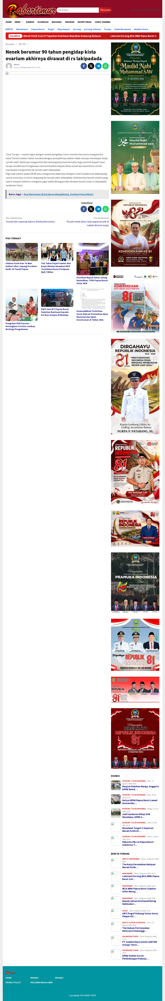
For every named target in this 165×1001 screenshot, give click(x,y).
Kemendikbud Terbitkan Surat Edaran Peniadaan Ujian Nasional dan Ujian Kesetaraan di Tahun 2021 (92, 315)
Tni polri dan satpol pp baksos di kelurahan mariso (30, 219)
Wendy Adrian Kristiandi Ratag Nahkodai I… (139, 902)
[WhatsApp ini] (105, 66)
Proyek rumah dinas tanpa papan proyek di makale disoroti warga (88, 221)
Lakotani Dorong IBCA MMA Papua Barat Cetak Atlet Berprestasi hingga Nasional (119, 36)
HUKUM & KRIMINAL (137, 922)
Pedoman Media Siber (41, 982)
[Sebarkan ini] (84, 66)
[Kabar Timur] (31, 9)
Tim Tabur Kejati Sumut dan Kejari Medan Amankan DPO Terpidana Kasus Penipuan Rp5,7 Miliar (56, 267)
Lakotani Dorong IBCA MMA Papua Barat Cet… (140, 878)
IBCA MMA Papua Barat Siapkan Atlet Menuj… (139, 890)
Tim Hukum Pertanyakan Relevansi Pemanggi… (136, 929)
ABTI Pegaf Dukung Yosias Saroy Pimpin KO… (140, 915)
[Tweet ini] (91, 66)
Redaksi (34, 977)
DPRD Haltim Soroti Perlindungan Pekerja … (135, 957)
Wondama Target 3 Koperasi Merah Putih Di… (137, 829)
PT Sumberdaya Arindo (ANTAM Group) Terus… (139, 943)
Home (8, 977)
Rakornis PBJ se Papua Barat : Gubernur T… (138, 843)
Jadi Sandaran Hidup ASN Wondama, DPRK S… (136, 816)
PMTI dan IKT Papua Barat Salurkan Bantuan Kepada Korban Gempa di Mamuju (55, 312)
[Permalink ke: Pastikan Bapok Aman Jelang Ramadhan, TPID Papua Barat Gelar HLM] (93, 259)
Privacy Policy (13, 982)
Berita (125, 859)
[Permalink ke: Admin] (9, 65)
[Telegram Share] (98, 66)
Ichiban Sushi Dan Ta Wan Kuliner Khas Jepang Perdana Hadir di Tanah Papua (21, 266)
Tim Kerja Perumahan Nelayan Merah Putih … (138, 866)
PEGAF (125, 911)
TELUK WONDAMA (138, 781)
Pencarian (105, 9)
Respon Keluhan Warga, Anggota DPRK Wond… (140, 788)
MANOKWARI (134, 859)
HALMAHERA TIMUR (130, 936)
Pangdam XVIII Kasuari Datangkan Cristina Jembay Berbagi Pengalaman (20, 326)
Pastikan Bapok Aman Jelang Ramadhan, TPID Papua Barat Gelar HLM (92, 280)
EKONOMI (126, 781)
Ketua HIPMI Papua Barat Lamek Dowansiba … (139, 802)
